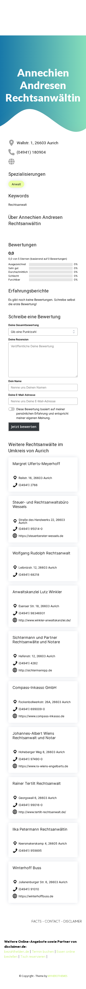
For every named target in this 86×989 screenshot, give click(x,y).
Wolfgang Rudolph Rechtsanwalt (41, 553)
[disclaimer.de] (37, 17)
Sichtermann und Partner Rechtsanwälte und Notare (36, 639)
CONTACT (52, 921)
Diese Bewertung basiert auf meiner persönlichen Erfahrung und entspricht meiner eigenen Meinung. (42, 413)
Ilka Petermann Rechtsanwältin (40, 829)
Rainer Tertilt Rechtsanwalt (37, 783)
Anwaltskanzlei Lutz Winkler (37, 592)
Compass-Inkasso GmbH (34, 687)
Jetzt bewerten (23, 426)
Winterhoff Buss (27, 868)
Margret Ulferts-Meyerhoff (36, 463)
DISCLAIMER (72, 921)
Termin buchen (43, 951)
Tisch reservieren (33, 956)
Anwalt (16, 184)
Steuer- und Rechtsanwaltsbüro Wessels (40, 504)
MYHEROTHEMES (57, 976)
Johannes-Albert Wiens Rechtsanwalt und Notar (34, 735)
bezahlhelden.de (16, 951)
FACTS (37, 921)
